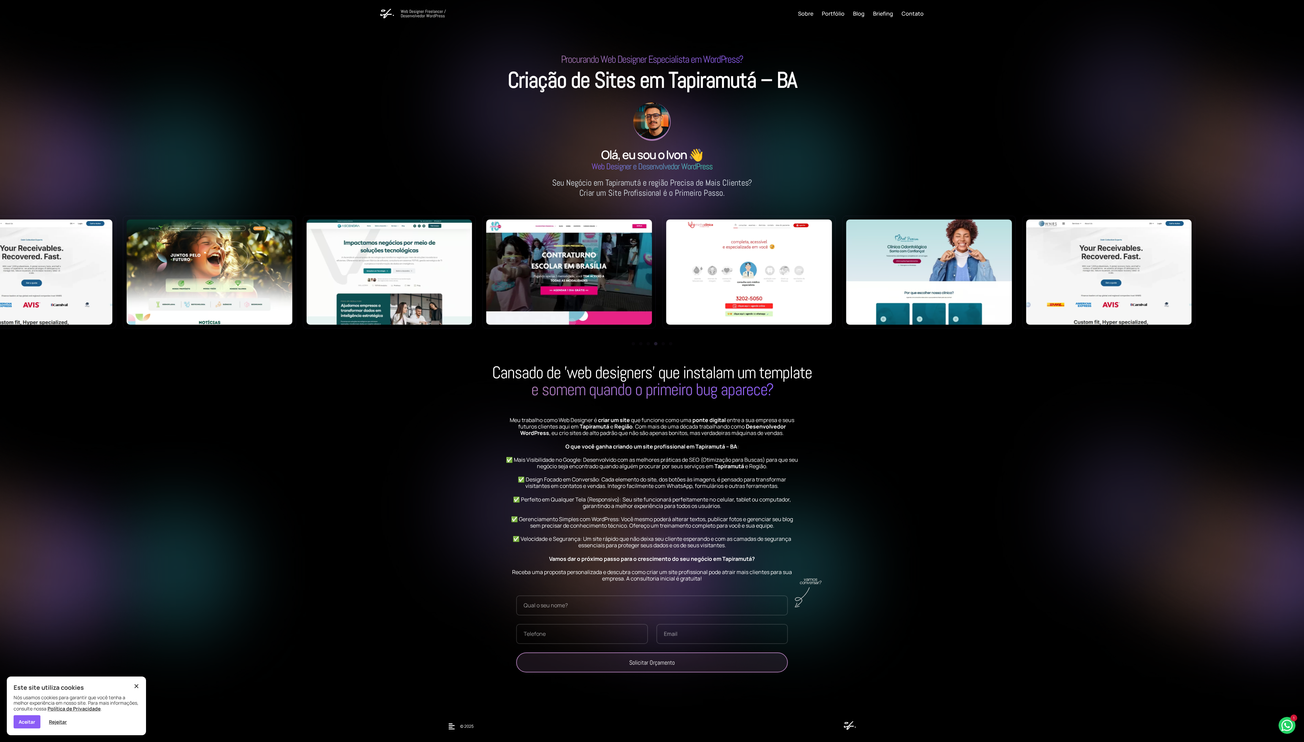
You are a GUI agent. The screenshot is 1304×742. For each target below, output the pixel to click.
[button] (633, 343)
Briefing (883, 13)
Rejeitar (58, 722)
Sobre (805, 13)
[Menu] (453, 726)
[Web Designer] (848, 727)
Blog (859, 13)
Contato (913, 13)
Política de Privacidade (74, 708)
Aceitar (27, 722)
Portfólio (833, 13)
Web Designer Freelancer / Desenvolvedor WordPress (423, 13)
